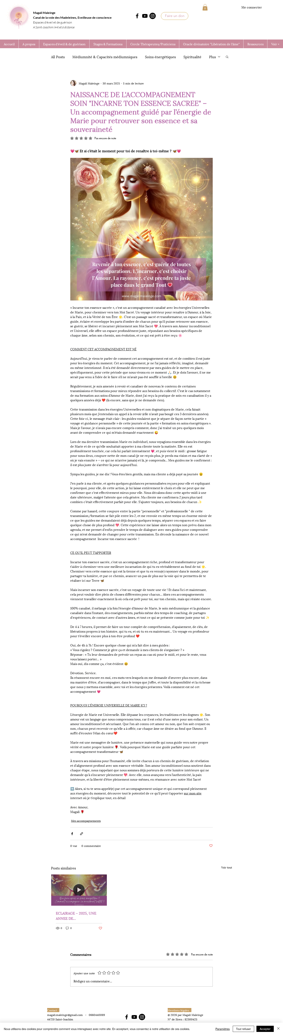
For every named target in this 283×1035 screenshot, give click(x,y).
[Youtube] (145, 16)
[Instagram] (152, 16)
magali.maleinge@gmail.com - (68, 1015)
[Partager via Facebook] (72, 834)
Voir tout (226, 867)
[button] (205, 7)
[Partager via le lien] (81, 834)
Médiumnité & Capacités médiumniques (104, 56)
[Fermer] (278, 1029)
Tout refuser (243, 1029)
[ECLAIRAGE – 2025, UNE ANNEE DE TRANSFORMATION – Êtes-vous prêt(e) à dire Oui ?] (79, 890)
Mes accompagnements (86, 821)
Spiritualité (192, 56)
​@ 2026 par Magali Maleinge (185, 1015)
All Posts (58, 56)
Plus (212, 56)
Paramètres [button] (222, 1029)
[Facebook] (137, 16)
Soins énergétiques (160, 56)
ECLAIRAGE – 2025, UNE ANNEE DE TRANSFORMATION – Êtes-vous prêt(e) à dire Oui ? (78, 915)
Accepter (265, 1029)
